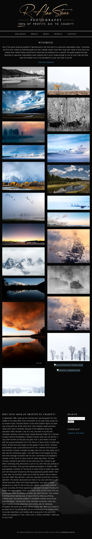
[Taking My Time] (68, 191)
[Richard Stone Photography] (46, 25)
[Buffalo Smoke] (23, 364)
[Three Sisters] (23, 274)
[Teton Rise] (68, 225)
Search (58, 34)
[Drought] (23, 117)
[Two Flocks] (23, 219)
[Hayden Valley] (23, 141)
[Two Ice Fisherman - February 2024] (68, 365)
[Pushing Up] (23, 243)
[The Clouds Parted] (23, 188)
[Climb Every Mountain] (68, 261)
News (46, 34)
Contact (72, 34)
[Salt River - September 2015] (68, 370)
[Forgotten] (68, 208)
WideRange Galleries (68, 532)
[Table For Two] (68, 130)
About (34, 34)
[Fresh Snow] (23, 157)
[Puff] (23, 298)
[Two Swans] (23, 86)
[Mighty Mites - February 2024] (68, 359)
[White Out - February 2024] (23, 394)
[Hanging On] (68, 93)
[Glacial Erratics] (68, 292)
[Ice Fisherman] (68, 160)
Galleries (20, 34)
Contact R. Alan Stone (76, 433)
